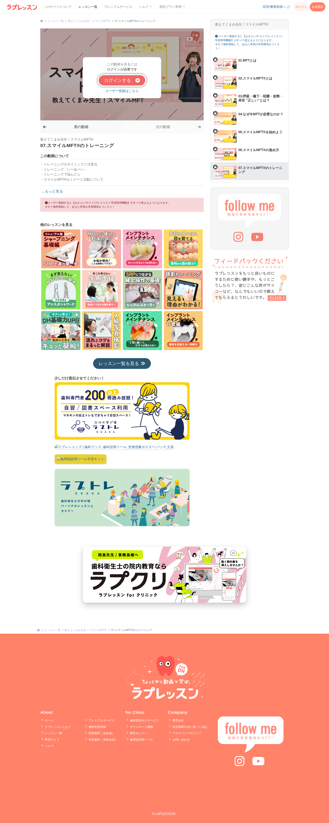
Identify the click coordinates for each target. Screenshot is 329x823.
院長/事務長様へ (275, 7)
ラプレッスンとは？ (57, 727)
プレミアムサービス (118, 7)
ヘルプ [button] (144, 7)
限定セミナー (138, 733)
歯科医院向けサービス (144, 720)
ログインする (119, 80)
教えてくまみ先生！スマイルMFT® (89, 21)
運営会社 (177, 720)
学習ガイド (51, 739)
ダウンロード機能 (141, 727)
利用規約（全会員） (101, 733)
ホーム (48, 720)
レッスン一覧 (88, 7)
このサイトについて (58, 7)
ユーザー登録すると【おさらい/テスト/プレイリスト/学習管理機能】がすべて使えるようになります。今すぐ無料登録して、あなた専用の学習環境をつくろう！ (108, 204)
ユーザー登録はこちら (122, 91)
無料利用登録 (97, 727)
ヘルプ (48, 746)
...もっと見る (52, 191)
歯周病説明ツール (141, 739)
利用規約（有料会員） (103, 739)
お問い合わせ (180, 739)
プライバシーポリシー (186, 733)
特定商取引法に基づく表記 (189, 727)
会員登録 (317, 7)
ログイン (301, 7)
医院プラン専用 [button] (171, 7)
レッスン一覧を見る (119, 363)
